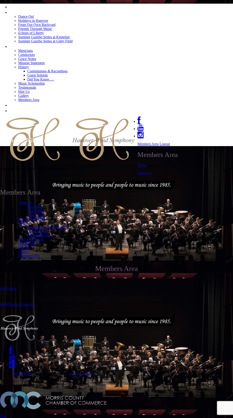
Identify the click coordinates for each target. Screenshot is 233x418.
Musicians (25, 51)
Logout (165, 144)
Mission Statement (31, 63)
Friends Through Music (35, 29)
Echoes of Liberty (31, 33)
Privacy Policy (22, 373)
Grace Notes (27, 59)
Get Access (8, 288)
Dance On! (26, 16)
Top (3, 416)
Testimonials (27, 87)
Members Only (29, 256)
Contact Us (21, 105)
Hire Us (24, 92)
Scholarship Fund (30, 239)
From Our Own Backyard (37, 25)
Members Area (28, 100)
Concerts (19, 12)
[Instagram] (140, 136)
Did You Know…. (40, 79)
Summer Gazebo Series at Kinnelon (44, 37)
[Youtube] (140, 129)
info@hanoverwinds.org (17, 304)
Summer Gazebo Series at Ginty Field (45, 41)
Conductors (26, 55)
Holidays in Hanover (33, 21)
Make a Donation (28, 110)
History (23, 67)
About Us (19, 46)
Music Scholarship (31, 83)
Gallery (23, 96)
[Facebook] (139, 121)
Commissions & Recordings (47, 71)
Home (16, 6)
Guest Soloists (37, 75)
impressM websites (80, 373)
